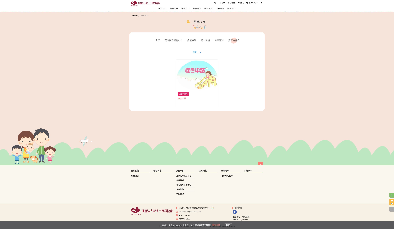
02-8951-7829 (184, 215)
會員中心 (252, 3)
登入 (241, 3)
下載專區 (220, 9)
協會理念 (135, 176)
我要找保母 (233, 40)
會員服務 (219, 40)
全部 (157, 40)
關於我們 (162, 9)
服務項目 (185, 9)
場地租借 (205, 40)
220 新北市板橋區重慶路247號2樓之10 (195, 208)
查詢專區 (208, 9)
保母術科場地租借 (183, 185)
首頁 (137, 16)
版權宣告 (236, 217)
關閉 (228, 225)
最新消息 (174, 9)
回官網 (222, 3)
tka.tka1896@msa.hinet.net (190, 212)
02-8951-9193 (184, 219)
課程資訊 (191, 40)
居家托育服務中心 (174, 40)
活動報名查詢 (227, 176)
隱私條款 (245, 217)
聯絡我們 (231, 9)
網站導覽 (231, 3)
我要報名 (197, 9)
